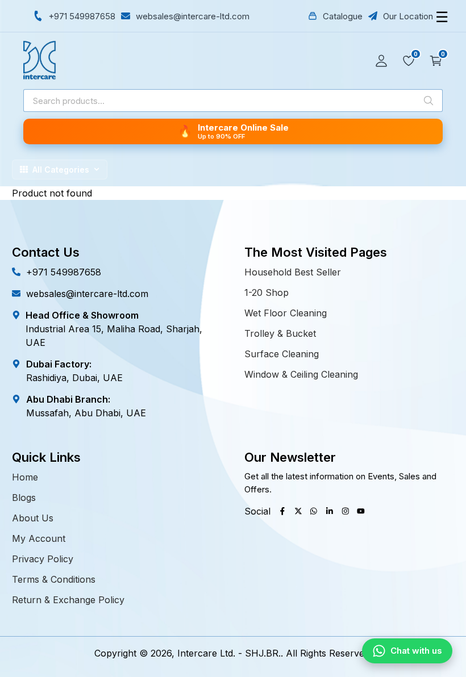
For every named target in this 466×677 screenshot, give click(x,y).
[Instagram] (345, 511)
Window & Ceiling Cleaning (301, 374)
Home (25, 477)
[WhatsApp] (314, 511)
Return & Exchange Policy (68, 599)
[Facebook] (282, 511)
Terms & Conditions (53, 579)
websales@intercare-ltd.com (87, 293)
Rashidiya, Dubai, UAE (74, 377)
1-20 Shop (266, 292)
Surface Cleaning (281, 354)
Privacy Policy (42, 559)
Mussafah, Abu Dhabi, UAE (86, 413)
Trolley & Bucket (280, 333)
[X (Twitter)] (298, 511)
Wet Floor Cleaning (285, 313)
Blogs (24, 497)
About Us (32, 518)
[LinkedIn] (330, 511)
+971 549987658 (63, 272)
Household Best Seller (292, 272)
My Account (38, 538)
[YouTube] (361, 511)
